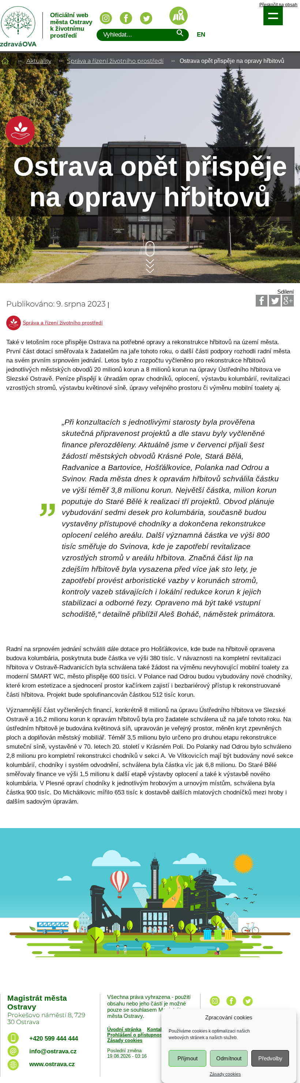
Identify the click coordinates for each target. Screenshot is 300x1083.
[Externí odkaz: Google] (288, 301)
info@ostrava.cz (53, 1051)
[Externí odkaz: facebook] (231, 1006)
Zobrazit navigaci (273, 15)
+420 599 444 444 (53, 1038)
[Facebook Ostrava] (126, 18)
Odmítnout (228, 1058)
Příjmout (187, 1058)
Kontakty (157, 1029)
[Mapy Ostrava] (178, 16)
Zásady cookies (225, 1074)
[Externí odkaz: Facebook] (261, 301)
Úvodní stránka (124, 1029)
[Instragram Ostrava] (106, 18)
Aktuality (38, 60)
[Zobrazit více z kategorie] (20, 143)
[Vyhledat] (179, 34)
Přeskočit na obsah (278, 5)
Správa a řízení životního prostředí (115, 60)
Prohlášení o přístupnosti (136, 1035)
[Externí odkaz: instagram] (214, 1006)
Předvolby (270, 1058)
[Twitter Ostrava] (146, 18)
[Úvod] (5, 60)
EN (201, 34)
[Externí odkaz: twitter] (247, 1006)
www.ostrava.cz (52, 1064)
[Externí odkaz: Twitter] (275, 301)
